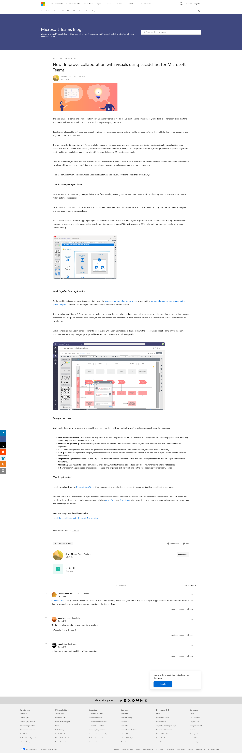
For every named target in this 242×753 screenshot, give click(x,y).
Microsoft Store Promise (62, 738)
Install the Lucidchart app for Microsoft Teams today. (75, 518)
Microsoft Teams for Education (98, 722)
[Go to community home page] (43, 4)
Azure (158, 714)
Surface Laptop (24, 718)
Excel (113, 500)
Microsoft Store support (62, 722)
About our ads (200, 749)
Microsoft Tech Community (164, 730)
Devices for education (95, 718)
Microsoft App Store (85, 487)
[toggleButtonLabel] (199, 10)
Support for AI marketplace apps (166, 726)
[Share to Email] (146, 700)
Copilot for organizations (27, 726)
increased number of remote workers (121, 301)
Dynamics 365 (125, 722)
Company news (194, 722)
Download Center (60, 718)
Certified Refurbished (61, 734)
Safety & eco (181, 749)
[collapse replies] (46, 593)
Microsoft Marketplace (163, 734)
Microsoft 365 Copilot (127, 738)
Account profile (60, 714)
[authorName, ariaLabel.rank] (56, 78)
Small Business (125, 742)
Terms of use (159, 749)
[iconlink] (58, 569)
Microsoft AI (124, 714)
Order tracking (59, 730)
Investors (192, 730)
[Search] (181, 3)
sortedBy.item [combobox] (189, 585)
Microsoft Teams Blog (88, 11)
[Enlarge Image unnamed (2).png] (85, 257)
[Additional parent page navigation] (63, 10)
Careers (192, 714)
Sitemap (116, 749)
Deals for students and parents (98, 738)
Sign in (163, 684)
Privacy (138, 749)
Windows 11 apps (25, 742)
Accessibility (193, 738)
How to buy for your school (97, 730)
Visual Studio (160, 742)
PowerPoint (125, 500)
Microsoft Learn (161, 722)
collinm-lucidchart (65, 593)
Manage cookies (148, 749)
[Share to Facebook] (125, 700)
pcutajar (61, 618)
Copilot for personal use (27, 730)
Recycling (190, 749)
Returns (57, 726)
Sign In (197, 4)
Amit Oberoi (65, 77)
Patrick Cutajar (60, 600)
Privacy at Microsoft (196, 726)
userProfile (182, 554)
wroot (60, 644)
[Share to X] (129, 700)
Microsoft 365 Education (96, 726)
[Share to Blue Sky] (137, 700)
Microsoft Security (126, 718)
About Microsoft (195, 718)
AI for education (94, 742)
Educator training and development (99, 734)
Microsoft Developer (162, 718)
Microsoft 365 (125, 726)
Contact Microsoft (127, 749)
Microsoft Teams (72, 11)
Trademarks (170, 749)
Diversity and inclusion (197, 734)
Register (189, 4)
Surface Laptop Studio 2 (27, 722)
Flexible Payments (60, 742)
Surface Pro (23, 714)
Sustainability (194, 742)
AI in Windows (24, 734)
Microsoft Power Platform (129, 730)
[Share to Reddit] (133, 700)
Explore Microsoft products (28, 738)
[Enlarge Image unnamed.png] (85, 97)
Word (107, 500)
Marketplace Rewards (163, 738)
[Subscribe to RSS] (141, 700)
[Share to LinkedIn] (121, 700)
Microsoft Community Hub (50, 11)
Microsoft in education (96, 714)
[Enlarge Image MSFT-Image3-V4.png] (109, 376)
